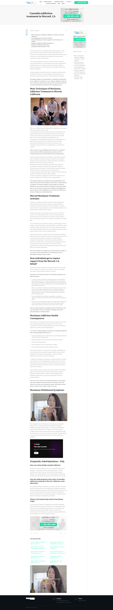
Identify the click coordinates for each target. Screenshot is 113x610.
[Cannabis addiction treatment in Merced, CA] (48, 579)
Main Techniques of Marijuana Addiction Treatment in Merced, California (47, 35)
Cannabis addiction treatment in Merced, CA (40, 14)
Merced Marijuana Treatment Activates (41, 38)
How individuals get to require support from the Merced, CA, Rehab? (47, 40)
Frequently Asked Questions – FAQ (40, 46)
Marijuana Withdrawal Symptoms (40, 45)
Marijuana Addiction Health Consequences (42, 43)
